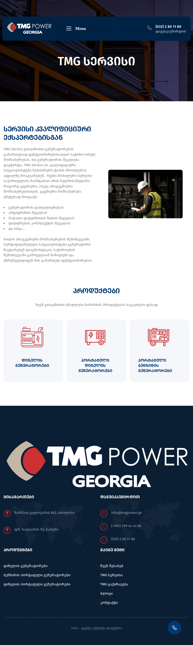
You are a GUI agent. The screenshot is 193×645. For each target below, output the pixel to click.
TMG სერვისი (111, 575)
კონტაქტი (109, 602)
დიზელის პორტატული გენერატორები (37, 584)
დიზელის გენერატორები (26, 566)
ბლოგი (106, 593)
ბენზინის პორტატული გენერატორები (37, 575)
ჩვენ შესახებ (111, 566)
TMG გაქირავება (114, 584)
